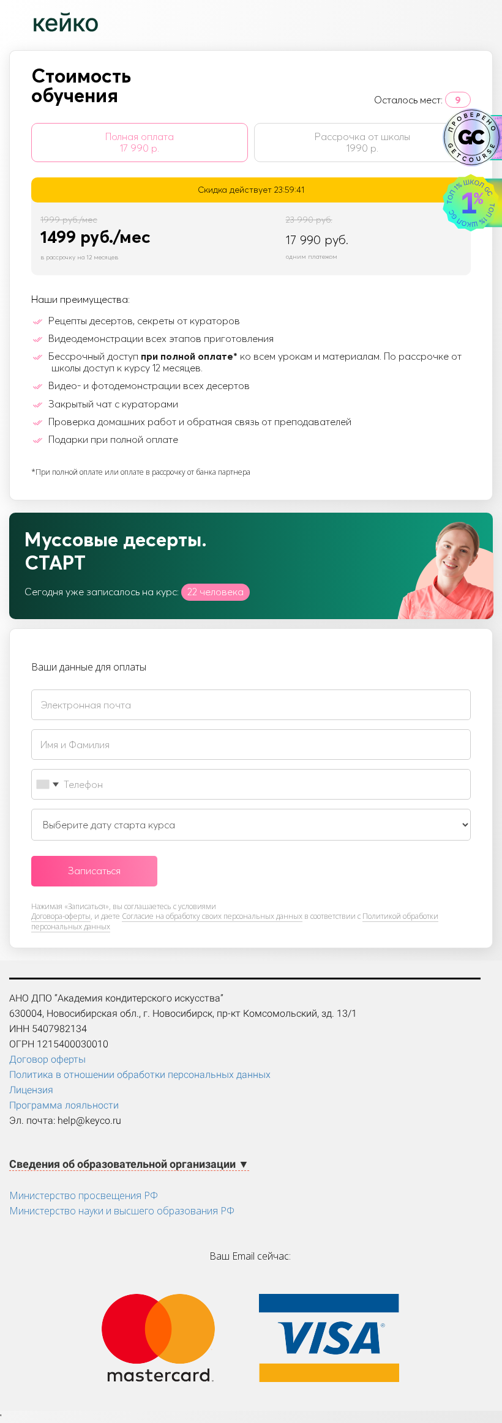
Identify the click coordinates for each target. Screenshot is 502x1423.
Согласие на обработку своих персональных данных (212, 916)
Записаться (94, 870)
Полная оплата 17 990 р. (139, 142)
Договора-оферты (61, 916)
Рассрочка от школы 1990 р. (362, 142)
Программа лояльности (64, 1105)
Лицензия (31, 1090)
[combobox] (47, 784)
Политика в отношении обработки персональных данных (140, 1074)
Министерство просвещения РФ (83, 1195)
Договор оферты (47, 1059)
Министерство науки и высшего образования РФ (121, 1210)
